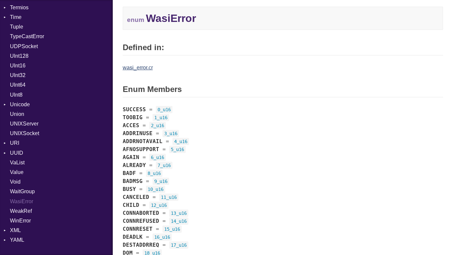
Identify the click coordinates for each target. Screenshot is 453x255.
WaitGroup (22, 191)
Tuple (16, 27)
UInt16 (18, 65)
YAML (17, 240)
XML (15, 230)
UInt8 (16, 95)
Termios (19, 7)
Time (16, 17)
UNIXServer (24, 124)
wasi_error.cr (138, 67)
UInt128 (19, 56)
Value (17, 172)
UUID (16, 153)
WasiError (21, 201)
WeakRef (21, 211)
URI (14, 143)
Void (15, 182)
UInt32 (18, 75)
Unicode (20, 104)
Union (17, 114)
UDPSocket (24, 46)
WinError (20, 220)
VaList (17, 162)
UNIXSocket (24, 133)
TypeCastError (27, 36)
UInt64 (18, 85)
